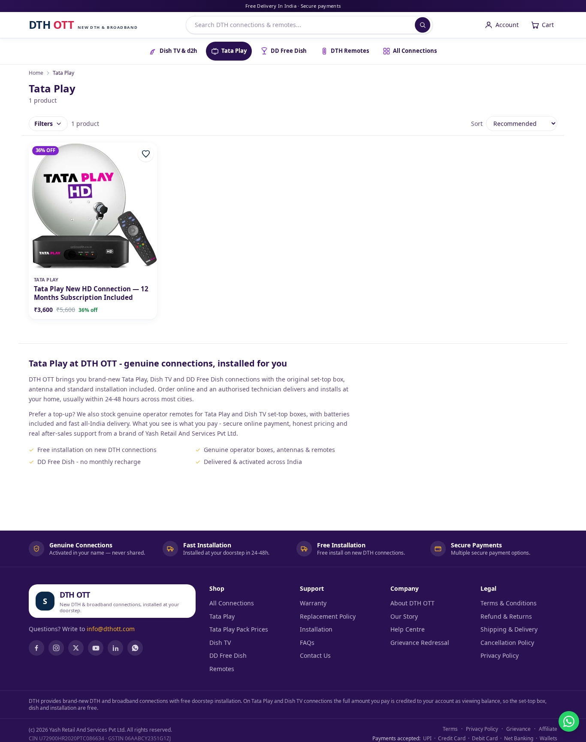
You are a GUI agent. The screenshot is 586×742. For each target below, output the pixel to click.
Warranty (313, 603)
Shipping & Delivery (509, 629)
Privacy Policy (499, 655)
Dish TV (220, 642)
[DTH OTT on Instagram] (56, 648)
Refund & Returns (506, 616)
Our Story (404, 616)
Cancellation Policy (507, 642)
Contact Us (315, 655)
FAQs (307, 642)
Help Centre (407, 629)
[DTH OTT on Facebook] (36, 648)
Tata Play (222, 616)
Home (36, 73)
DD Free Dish (228, 655)
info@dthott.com (111, 629)
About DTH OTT (412, 603)
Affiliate (548, 729)
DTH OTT (75, 594)
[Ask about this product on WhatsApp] (569, 721)
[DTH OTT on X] (76, 648)
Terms (450, 729)
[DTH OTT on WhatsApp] (135, 648)
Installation (316, 629)
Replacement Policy (328, 616)
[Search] (422, 25)
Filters (43, 123)
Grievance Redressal (419, 642)
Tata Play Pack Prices (238, 629)
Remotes (221, 669)
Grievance (518, 729)
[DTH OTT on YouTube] (95, 648)
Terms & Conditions (508, 603)
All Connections (231, 603)
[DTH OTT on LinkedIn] (115, 648)
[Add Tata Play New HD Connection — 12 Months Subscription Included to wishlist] (146, 154)
